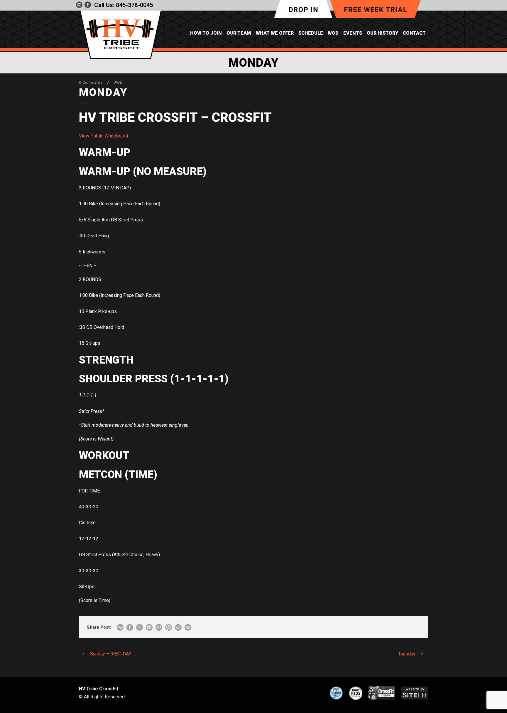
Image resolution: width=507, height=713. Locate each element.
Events (352, 33)
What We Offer (275, 33)
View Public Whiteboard (103, 136)
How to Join (206, 33)
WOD (333, 33)
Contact (414, 33)
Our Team (239, 33)
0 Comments (91, 82)
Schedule (310, 33)
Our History (382, 33)
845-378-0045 (134, 5)
